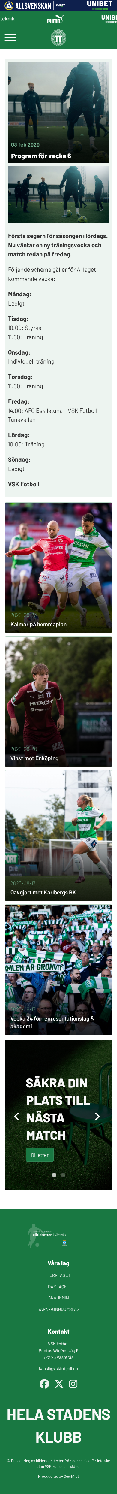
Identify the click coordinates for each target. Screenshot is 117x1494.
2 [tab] (63, 1175)
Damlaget (58, 1286)
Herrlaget (58, 1275)
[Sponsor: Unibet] (99, 8)
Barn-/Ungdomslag (59, 1309)
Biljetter (40, 1154)
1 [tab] (54, 1175)
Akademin (58, 1297)
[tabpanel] (58, 1115)
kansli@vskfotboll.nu (58, 1368)
